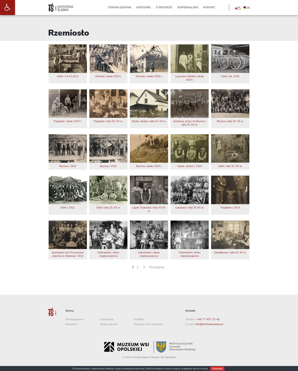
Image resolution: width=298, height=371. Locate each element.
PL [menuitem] (239, 8)
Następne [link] (157, 267)
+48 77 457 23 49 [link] (208, 319)
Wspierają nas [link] (108, 324)
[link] (7, 7)
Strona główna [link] (74, 319)
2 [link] (138, 267)
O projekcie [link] (107, 319)
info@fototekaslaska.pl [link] (209, 324)
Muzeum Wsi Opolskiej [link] (148, 324)
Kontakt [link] (139, 319)
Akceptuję (217, 368)
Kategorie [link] (71, 324)
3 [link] (144, 267)
